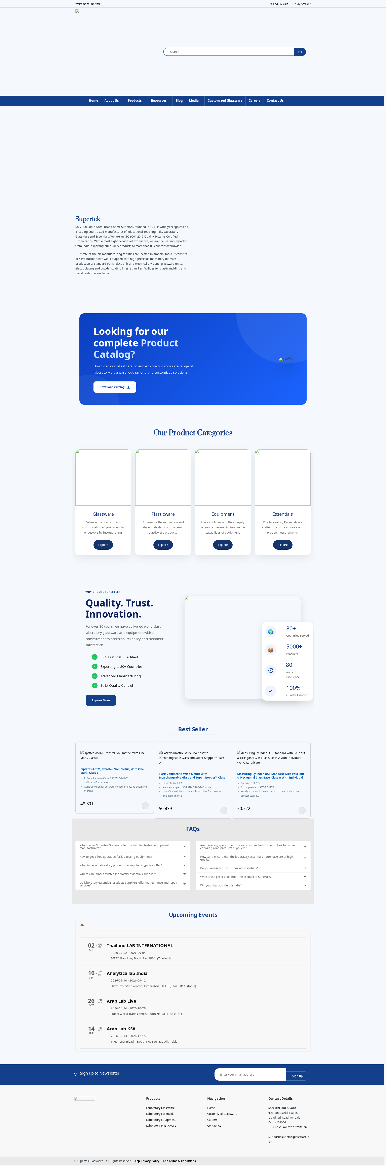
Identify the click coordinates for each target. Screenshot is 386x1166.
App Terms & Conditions (179, 1161)
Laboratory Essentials (160, 1114)
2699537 (301, 1127)
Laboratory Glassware (160, 1108)
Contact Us (275, 100)
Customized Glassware (225, 100)
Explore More (101, 700)
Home (93, 100)
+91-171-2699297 (282, 1127)
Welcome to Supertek (88, 4)
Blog (179, 100)
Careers (254, 100)
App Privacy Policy (146, 1161)
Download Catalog (112, 387)
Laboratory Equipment (161, 1120)
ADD (145, 805)
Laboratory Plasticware (161, 1125)
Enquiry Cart (280, 4)
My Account (304, 4)
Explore (103, 545)
